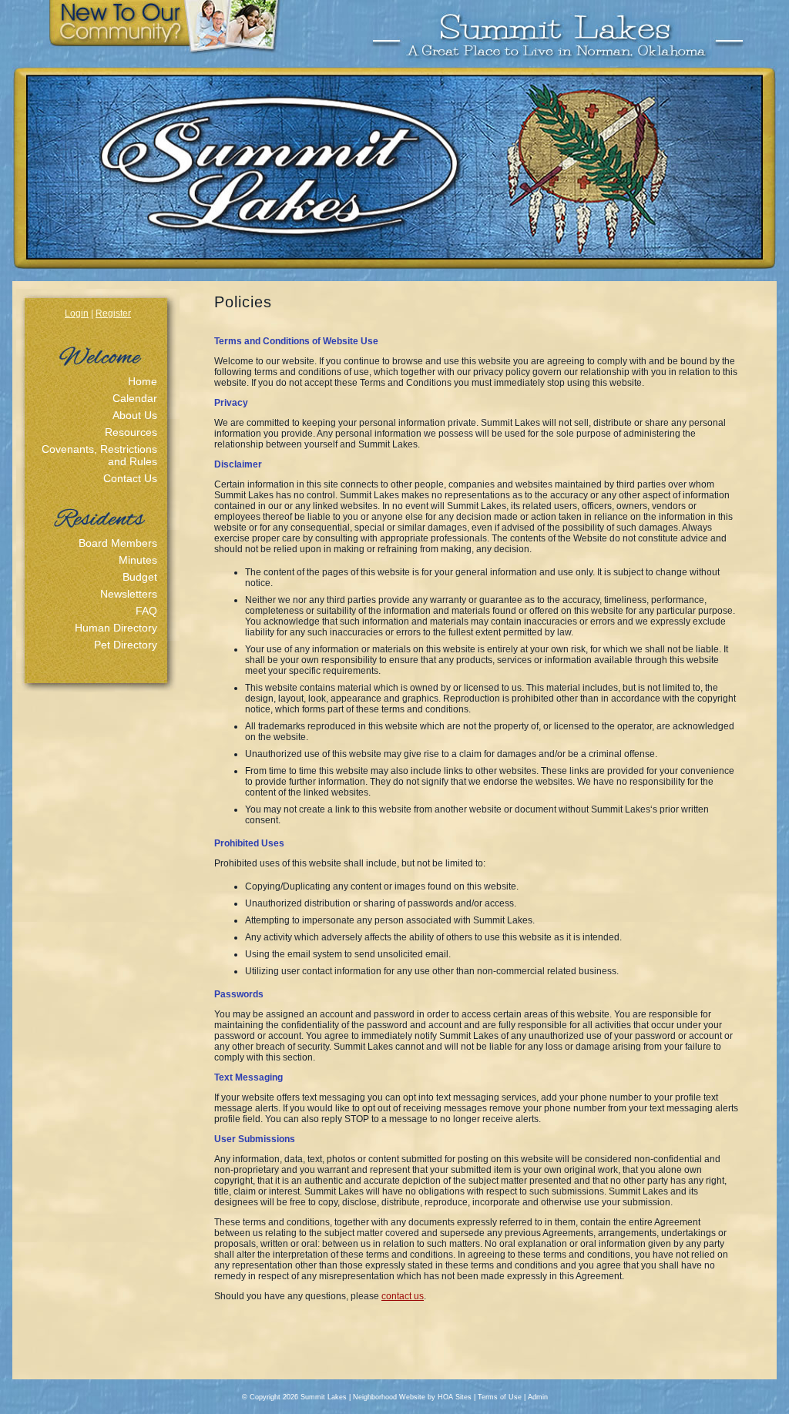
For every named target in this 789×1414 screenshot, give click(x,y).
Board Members (118, 543)
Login (77, 313)
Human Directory (116, 628)
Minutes (138, 560)
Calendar (134, 398)
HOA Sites (455, 1397)
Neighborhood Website (389, 1397)
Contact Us (130, 478)
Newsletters (128, 594)
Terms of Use (500, 1397)
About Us (134, 415)
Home (142, 381)
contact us (402, 1296)
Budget (140, 577)
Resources (131, 432)
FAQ (146, 611)
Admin (538, 1397)
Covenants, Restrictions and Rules (99, 455)
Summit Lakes (323, 1397)
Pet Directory (125, 644)
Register (113, 313)
